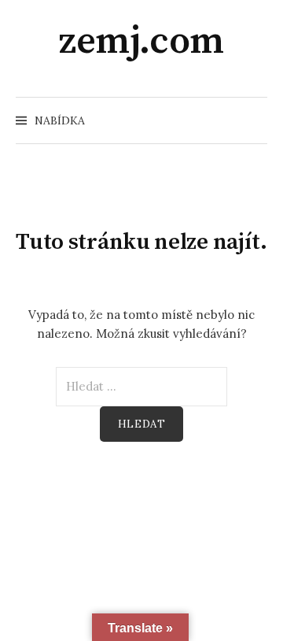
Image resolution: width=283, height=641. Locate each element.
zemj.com (141, 41)
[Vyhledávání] (254, 120)
